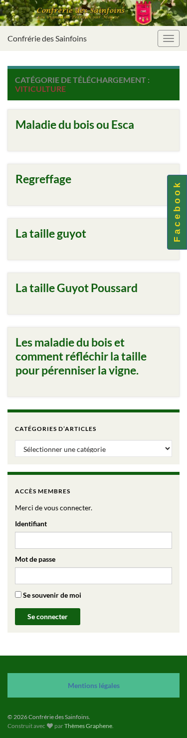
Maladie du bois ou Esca (74, 124)
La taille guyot (50, 233)
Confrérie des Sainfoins (47, 38)
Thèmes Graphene (88, 726)
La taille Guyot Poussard (76, 288)
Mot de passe (35, 559)
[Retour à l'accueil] (93, 13)
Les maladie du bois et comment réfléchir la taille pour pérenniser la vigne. (81, 356)
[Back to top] (164, 715)
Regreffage (43, 179)
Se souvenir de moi (51, 595)
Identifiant (31, 523)
